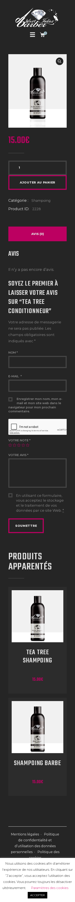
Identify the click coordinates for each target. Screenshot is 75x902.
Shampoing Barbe (37, 763)
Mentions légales (25, 834)
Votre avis (18, 455)
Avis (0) (37, 234)
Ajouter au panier (37, 182)
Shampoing (41, 201)
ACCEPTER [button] (37, 895)
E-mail (15, 376)
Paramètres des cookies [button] (49, 888)
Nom (13, 352)
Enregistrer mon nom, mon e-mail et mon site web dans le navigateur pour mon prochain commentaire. (35, 405)
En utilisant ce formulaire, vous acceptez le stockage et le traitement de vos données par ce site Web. (40, 503)
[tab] (37, 234)
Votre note (19, 440)
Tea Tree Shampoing (37, 657)
